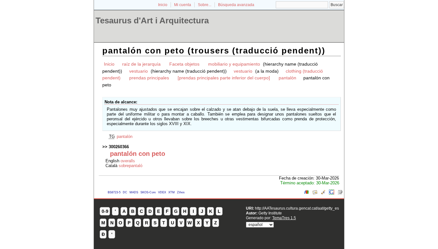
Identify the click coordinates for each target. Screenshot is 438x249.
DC (125, 192)
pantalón (287, 77)
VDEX (162, 192)
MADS (134, 192)
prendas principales (149, 77)
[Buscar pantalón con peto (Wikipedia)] (339, 193)
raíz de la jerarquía (141, 64)
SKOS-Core (148, 192)
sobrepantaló (130, 165)
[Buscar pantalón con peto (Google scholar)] (323, 193)
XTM (171, 192)
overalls (128, 160)
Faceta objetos (184, 64)
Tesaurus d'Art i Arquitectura (152, 20)
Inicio (162, 5)
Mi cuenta (182, 5)
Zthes (181, 192)
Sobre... (204, 5)
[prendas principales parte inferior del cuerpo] (224, 77)
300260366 (119, 146)
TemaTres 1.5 (284, 218)
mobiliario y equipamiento (234, 64)
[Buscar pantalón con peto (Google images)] (314, 193)
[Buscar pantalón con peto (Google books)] (306, 193)
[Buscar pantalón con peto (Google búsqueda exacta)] (331, 193)
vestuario (138, 71)
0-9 (105, 211)
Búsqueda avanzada (236, 5)
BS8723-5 (114, 192)
